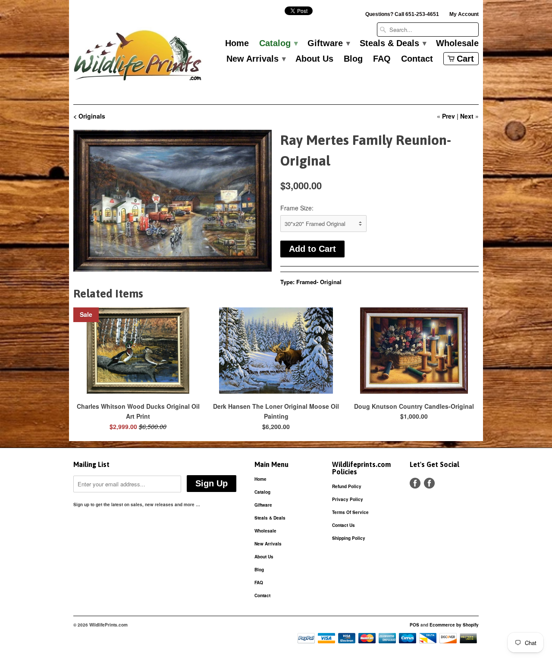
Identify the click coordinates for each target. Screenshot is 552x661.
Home (237, 43)
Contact (417, 59)
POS (414, 625)
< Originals (89, 116)
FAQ (382, 59)
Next (467, 116)
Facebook (415, 483)
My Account (464, 14)
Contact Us (343, 525)
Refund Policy (346, 486)
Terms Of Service (350, 512)
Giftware (328, 43)
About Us (314, 59)
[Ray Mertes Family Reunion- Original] (172, 201)
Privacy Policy (347, 499)
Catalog (278, 43)
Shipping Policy (348, 538)
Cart (465, 58)
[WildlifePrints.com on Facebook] (429, 483)
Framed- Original (319, 282)
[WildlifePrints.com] (138, 57)
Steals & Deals (393, 43)
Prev (448, 116)
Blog (353, 59)
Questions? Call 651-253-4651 (402, 14)
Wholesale (457, 43)
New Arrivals (255, 59)
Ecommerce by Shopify (454, 625)
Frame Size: (297, 208)
